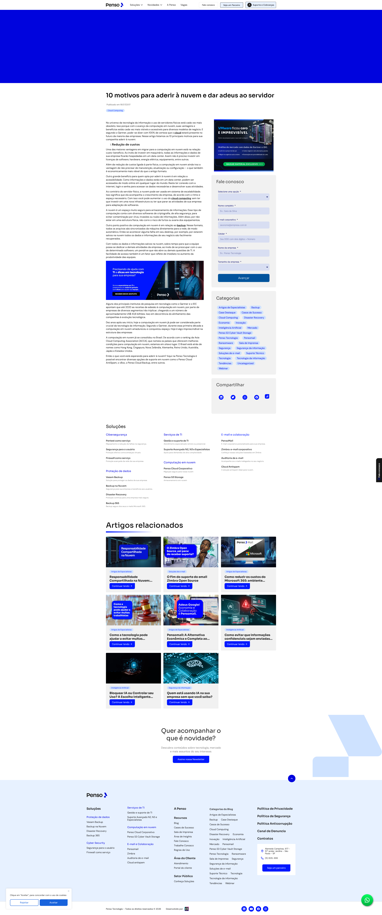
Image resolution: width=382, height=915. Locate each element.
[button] (221, 397)
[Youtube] (251, 909)
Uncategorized (246, 363)
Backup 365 (112, 503)
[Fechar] (68, 891)
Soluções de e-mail (229, 353)
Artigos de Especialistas (232, 307)
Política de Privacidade (275, 809)
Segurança (224, 348)
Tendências (225, 363)
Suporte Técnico (255, 353)
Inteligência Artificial (230, 327)
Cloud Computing (228, 317)
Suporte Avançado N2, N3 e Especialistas (187, 449)
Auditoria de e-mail (232, 458)
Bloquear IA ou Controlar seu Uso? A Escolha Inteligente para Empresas (132, 695)
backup (181, 225)
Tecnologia (225, 358)
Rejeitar (24, 902)
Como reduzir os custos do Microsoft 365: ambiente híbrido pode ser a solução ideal (245, 579)
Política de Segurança (274, 816)
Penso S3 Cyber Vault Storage (235, 332)
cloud (177, 132)
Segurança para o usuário (120, 449)
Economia (224, 322)
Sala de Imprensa (248, 343)
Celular (221, 233)
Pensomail (249, 338)
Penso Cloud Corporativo (178, 468)
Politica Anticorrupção (274, 824)
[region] (39, 898)
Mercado (252, 327)
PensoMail (227, 440)
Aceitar (54, 902)
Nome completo (226, 205)
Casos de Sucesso (252, 312)
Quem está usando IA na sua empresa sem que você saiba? (189, 695)
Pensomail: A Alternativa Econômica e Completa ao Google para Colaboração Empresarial (187, 637)
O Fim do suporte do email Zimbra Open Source (187, 579)
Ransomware (226, 343)
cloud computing (181, 198)
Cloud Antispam (230, 466)
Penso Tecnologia (228, 338)
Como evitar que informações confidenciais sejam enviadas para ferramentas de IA (247, 637)
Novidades (153, 4)
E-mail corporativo (227, 219)
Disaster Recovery (254, 317)
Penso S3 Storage (173, 477)
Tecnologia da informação (251, 358)
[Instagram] (265, 909)
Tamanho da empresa (229, 261)
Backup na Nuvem (116, 485)
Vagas (184, 4)
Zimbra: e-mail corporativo (236, 449)
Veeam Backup (114, 477)
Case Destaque (227, 312)
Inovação (241, 322)
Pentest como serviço (118, 440)
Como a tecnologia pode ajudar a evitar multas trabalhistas (129, 637)
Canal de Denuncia (271, 831)
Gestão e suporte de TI (176, 440)
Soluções (135, 4)
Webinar (223, 368)
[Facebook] (258, 909)
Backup (255, 307)
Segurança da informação (251, 348)
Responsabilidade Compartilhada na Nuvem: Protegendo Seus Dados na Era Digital (133, 579)
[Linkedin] (244, 909)
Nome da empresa (227, 247)
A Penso (171, 4)
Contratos (265, 838)
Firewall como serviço (118, 458)
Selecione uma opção (228, 191)
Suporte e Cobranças (263, 5)
